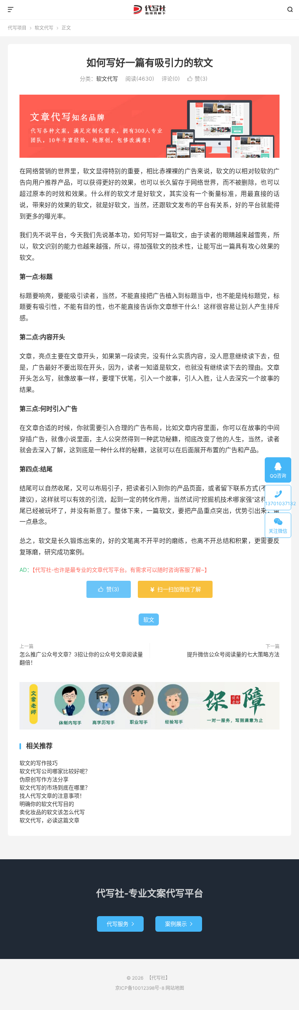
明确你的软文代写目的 (46, 803)
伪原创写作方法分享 (44, 779)
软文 (148, 619)
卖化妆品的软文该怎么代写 (52, 812)
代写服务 (120, 923)
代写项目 (17, 28)
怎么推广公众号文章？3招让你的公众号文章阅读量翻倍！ (81, 658)
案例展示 (178, 923)
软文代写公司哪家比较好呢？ (54, 771)
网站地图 (174, 988)
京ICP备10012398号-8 (139, 988)
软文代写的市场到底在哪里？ (54, 787)
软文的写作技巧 (38, 763)
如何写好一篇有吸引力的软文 (149, 63)
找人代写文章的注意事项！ (52, 795)
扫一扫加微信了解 (175, 589)
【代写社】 (150, 9)
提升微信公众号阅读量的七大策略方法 (233, 654)
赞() (197, 78)
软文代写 (44, 28)
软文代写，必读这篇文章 (49, 820)
